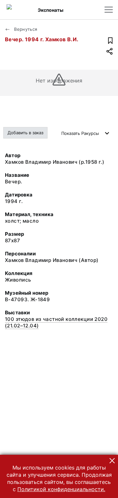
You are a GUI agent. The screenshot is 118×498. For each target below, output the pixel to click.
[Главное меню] (108, 9)
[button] (112, 461)
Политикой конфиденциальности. (61, 489)
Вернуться (25, 29)
